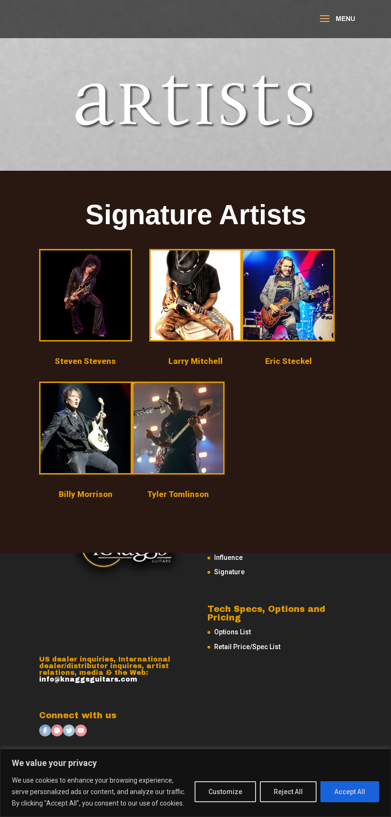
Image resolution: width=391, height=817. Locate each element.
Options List (232, 632)
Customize (225, 792)
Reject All (288, 792)
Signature (229, 572)
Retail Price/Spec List (247, 647)
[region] (195, 783)
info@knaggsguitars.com (88, 679)
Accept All (349, 792)
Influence (228, 557)
